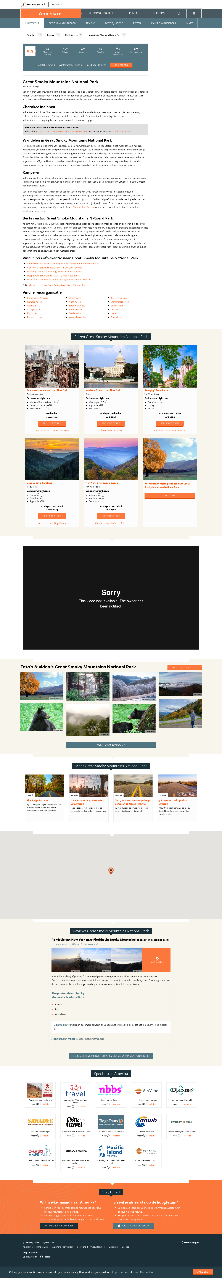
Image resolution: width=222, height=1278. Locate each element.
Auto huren (75, 302)
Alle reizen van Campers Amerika (52, 430)
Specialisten (117, 317)
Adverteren (28, 1246)
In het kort (32, 23)
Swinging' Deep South (156, 390)
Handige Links (42, 1246)
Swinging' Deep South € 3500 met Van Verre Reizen (54, 271)
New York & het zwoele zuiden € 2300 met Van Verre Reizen (59, 279)
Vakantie (31, 305)
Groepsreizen (34, 309)
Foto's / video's (114, 23)
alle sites (56, 4)
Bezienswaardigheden (62, 23)
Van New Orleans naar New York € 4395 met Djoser (54, 267)
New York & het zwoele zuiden (102, 483)
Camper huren (34, 302)
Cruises (114, 309)
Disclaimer (113, 1246)
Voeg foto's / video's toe (184, 667)
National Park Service (84, 207)
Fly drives (32, 313)
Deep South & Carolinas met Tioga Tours (53, 275)
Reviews (90, 23)
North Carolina (71, 34)
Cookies (125, 1246)
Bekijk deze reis (52, 423)
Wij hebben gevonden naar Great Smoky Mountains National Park (167, 485)
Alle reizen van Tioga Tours (52, 523)
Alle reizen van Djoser (111, 430)
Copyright (81, 1246)
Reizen (137, 23)
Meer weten (146, 1272)
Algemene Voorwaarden (62, 1246)
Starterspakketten (120, 302)
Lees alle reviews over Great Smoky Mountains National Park (111, 1056)
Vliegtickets (75, 298)
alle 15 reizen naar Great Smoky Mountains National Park (58, 285)
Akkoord (202, 1271)
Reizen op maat (35, 317)
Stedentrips (75, 313)
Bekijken (170, 495)
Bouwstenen (117, 305)
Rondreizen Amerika (37, 298)
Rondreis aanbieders (163, 23)
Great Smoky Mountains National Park (104, 34)
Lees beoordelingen (96, 65)
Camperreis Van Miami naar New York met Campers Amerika (63, 263)
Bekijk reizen (121, 64)
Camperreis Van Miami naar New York (47, 390)
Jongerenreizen (119, 298)
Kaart (189, 23)
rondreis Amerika (121, 131)
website (46, 1104)
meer (33, 1104)
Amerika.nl (31, 34)
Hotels (114, 313)
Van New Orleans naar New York (103, 390)
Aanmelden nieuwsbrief (58, 1225)
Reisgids (50, 34)
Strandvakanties (77, 305)
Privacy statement (97, 1246)
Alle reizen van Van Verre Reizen (169, 430)
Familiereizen (76, 309)
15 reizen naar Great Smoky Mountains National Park (62, 131)
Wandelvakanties (77, 317)
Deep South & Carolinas (39, 483)
